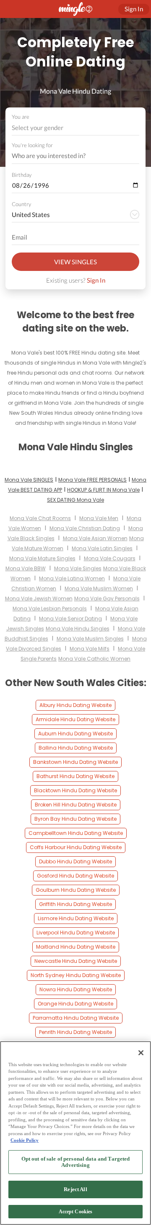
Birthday (21, 174)
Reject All (75, 1189)
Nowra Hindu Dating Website (75, 989)
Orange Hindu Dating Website (75, 1003)
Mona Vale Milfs (89, 648)
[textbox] (75, 127)
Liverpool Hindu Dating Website (75, 932)
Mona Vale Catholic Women (94, 658)
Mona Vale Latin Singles (102, 548)
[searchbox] (70, 156)
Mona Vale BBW (25, 568)
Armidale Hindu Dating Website (75, 719)
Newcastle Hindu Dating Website (75, 961)
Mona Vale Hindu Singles (77, 628)
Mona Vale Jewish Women (39, 598)
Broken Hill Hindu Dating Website (76, 804)
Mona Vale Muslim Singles (90, 638)
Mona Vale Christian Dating (84, 528)
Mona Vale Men (98, 518)
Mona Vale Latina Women (72, 578)
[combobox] (76, 127)
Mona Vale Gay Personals (107, 598)
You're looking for (32, 145)
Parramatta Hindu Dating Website (76, 1017)
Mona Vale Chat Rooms (40, 518)
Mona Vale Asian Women (95, 538)
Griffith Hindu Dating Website (75, 904)
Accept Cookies (76, 1212)
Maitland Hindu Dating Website (75, 946)
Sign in (134, 9)
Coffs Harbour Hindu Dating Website (76, 847)
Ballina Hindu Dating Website (76, 747)
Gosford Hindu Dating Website (75, 875)
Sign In (96, 280)
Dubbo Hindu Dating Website (75, 861)
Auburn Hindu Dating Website (75, 733)
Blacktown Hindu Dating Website (75, 790)
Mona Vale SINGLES (29, 479)
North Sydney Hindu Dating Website (76, 975)
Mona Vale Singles (78, 568)
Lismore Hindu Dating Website (76, 918)
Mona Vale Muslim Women (99, 588)
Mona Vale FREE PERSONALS (92, 479)
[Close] (141, 1053)
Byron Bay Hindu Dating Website (75, 818)
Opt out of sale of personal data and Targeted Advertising (75, 1162)
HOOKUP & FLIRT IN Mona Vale (103, 489)
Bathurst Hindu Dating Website (75, 776)
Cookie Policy (24, 1140)
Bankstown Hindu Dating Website (75, 762)
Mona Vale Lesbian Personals (50, 608)
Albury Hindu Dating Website (75, 705)
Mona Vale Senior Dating (70, 618)
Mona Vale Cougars (109, 558)
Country (21, 204)
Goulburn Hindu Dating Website (76, 889)
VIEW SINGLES (75, 261)
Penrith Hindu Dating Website (75, 1032)
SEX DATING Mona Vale (75, 499)
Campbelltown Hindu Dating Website (76, 833)
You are (20, 116)
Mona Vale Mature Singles (42, 558)
